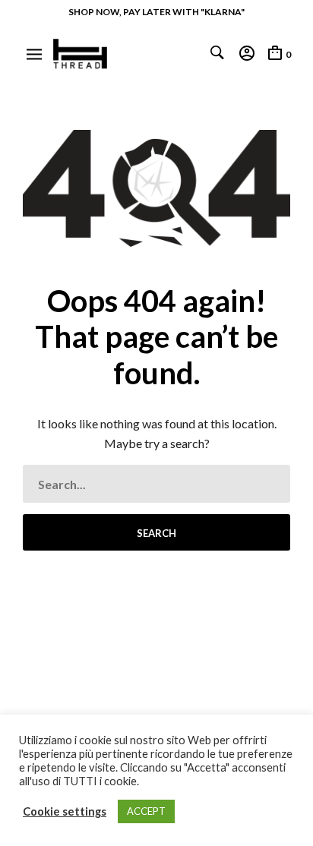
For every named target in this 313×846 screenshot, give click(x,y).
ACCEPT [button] (146, 811)
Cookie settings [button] (64, 811)
